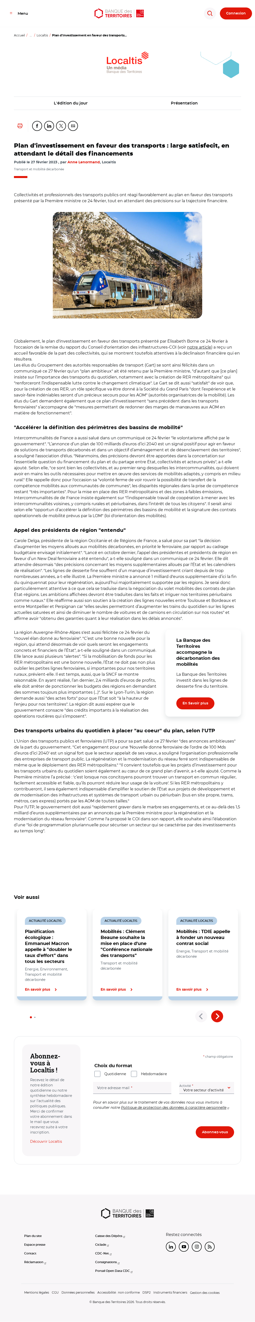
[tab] (31, 1017)
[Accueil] (119, 13)
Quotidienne (115, 1074)
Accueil (19, 35)
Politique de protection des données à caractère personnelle (173, 1107)
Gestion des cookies (205, 1293)
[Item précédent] (201, 1016)
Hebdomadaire (154, 1074)
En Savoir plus (195, 703)
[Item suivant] (217, 1016)
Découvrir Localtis (46, 1141)
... (31, 35)
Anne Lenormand (83, 162)
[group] (127, 265)
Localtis (42, 35)
